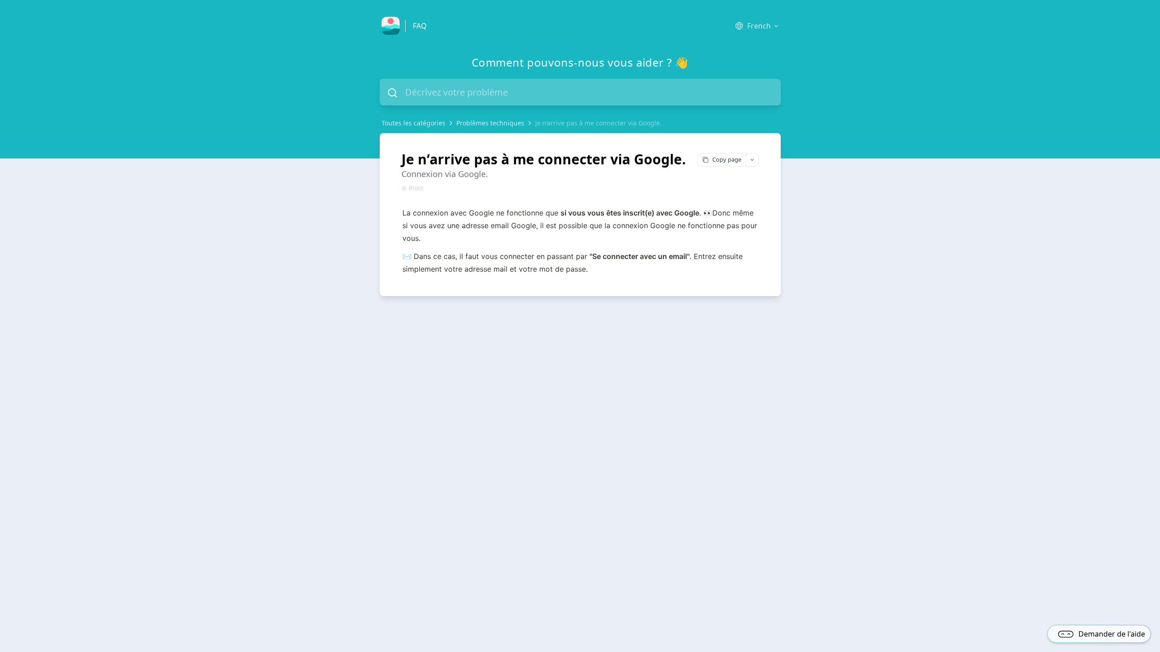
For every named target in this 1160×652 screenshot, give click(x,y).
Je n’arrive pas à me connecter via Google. (598, 123)
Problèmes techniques (490, 123)
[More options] (752, 159)
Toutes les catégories (413, 123)
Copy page (726, 159)
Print (416, 188)
